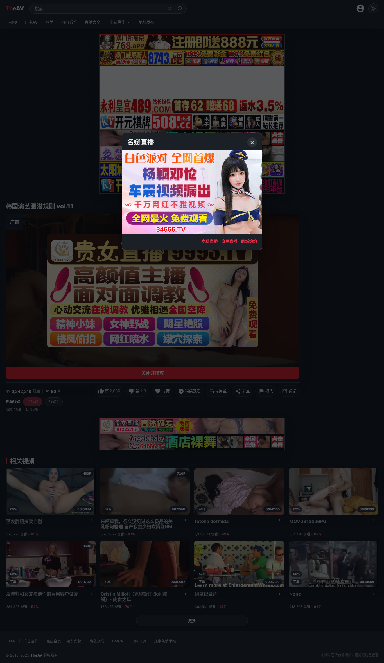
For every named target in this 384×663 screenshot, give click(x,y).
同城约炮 (249, 241)
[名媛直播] (192, 331)
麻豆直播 (229, 241)
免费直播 (210, 241)
